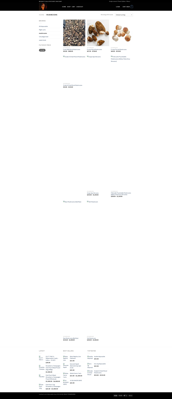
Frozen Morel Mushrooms (94, 49)
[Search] (60, 6)
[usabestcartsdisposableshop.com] (48, 7)
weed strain (42, 40)
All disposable (43, 26)
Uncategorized (43, 36)
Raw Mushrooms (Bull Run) (70, 338)
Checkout (79, 6)
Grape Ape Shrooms (93, 193)
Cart (73, 6)
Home (64, 6)
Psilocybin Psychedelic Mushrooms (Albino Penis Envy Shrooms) (121, 193)
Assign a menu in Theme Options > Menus (119, 1)
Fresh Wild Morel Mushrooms (71, 49)
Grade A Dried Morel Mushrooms (72, 85)
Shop (69, 6)
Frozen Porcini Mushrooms (119, 49)
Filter (42, 50)
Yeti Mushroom (91, 338)
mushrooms (43, 33)
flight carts (42, 30)
